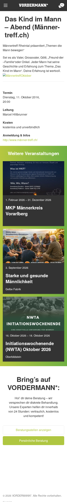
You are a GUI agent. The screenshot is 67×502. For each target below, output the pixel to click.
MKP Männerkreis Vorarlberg (24, 211)
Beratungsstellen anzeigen (33, 430)
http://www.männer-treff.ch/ (20, 140)
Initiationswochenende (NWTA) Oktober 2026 (30, 346)
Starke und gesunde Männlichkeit (27, 278)
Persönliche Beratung (61, 5)
